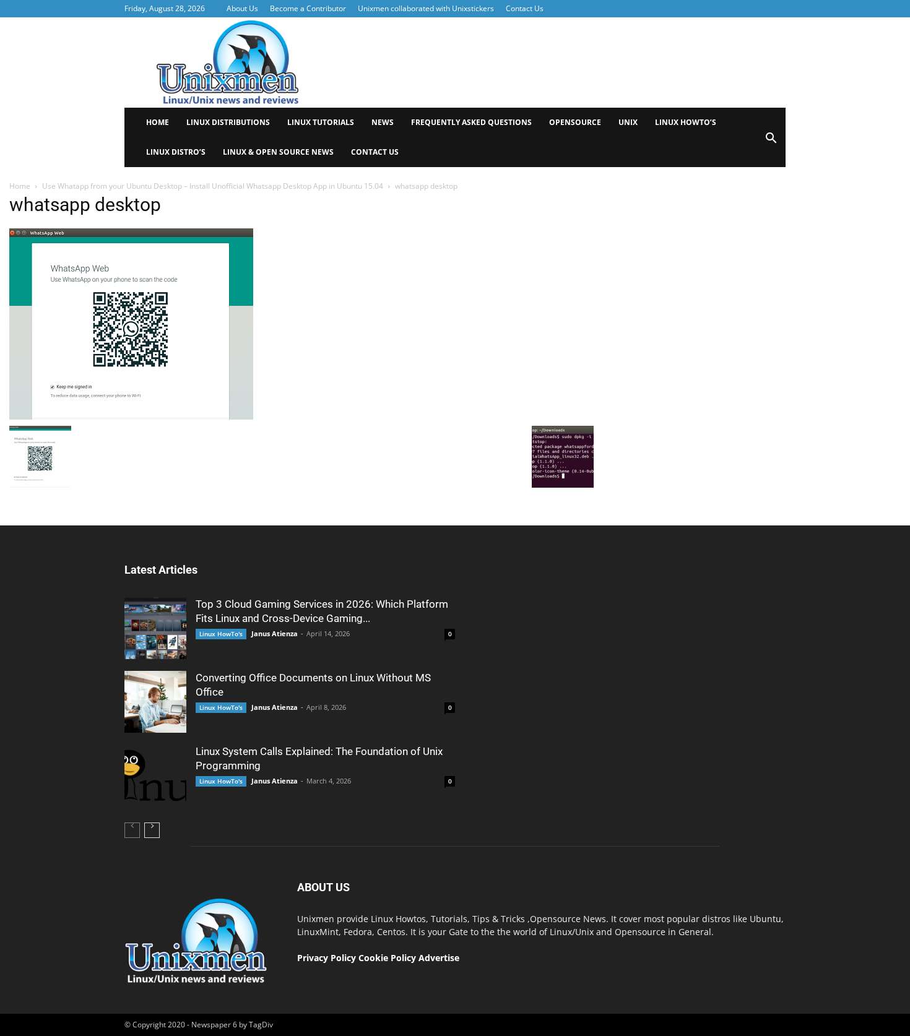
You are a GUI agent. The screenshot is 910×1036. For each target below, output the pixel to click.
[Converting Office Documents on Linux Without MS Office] (155, 702)
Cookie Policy (388, 958)
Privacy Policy (326, 958)
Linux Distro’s (176, 152)
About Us (242, 8)
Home (157, 122)
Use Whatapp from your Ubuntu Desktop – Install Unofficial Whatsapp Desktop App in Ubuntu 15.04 (212, 186)
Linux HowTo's (221, 633)
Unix (628, 122)
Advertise (438, 958)
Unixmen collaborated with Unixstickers (426, 8)
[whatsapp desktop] (131, 416)
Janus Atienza (274, 633)
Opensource (575, 122)
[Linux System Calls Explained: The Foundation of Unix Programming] (155, 775)
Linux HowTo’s (685, 122)
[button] (771, 142)
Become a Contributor (308, 8)
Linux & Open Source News (278, 152)
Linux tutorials (320, 122)
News (382, 122)
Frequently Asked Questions (471, 122)
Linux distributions (228, 122)
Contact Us (525, 8)
